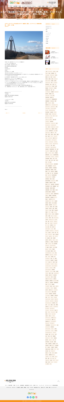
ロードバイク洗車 (56, 280)
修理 (46, 31)
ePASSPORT (50, 204)
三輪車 (52, 212)
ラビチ (49, 171)
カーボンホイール (53, 125)
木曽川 (54, 267)
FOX (57, 232)
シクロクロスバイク (48, 99)
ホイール (47, 141)
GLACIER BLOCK (51, 130)
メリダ (49, 304)
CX (55, 73)
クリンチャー (47, 310)
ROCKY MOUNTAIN (52, 149)
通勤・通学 (54, 119)
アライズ (49, 256)
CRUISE (56, 128)
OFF (55, 339)
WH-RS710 (47, 93)
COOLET (50, 217)
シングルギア (47, 286)
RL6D (51, 258)
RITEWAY (55, 88)
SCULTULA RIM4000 (48, 191)
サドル (46, 232)
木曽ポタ (47, 315)
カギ (53, 236)
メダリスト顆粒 (55, 247)
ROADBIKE (53, 284)
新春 (49, 334)
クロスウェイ (47, 271)
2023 (56, 158)
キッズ (53, 252)
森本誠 (55, 134)
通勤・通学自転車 (48, 180)
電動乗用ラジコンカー (52, 354)
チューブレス (52, 310)
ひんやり (47, 217)
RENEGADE (47, 88)
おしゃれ (56, 219)
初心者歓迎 (56, 345)
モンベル (51, 143)
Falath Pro (50, 208)
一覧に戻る (23, 112)
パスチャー (50, 339)
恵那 (46, 136)
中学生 (49, 336)
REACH (50, 178)
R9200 (49, 134)
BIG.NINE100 (50, 167)
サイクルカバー (52, 323)
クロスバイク (47, 360)
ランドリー (52, 156)
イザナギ (47, 273)
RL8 (56, 302)
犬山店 (49, 73)
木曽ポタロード (51, 289)
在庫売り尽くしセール (52, 199)
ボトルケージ (47, 245)
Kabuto (54, 271)
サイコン (47, 236)
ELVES (53, 206)
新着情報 (50, 195)
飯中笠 (49, 136)
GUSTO (56, 75)
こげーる (55, 212)
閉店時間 (56, 171)
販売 (46, 29)
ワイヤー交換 (55, 130)
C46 (52, 93)
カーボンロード (48, 260)
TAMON (55, 341)
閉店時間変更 (50, 165)
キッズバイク (55, 223)
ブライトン (54, 332)
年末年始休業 (47, 158)
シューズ (51, 271)
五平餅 (46, 215)
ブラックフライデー (52, 245)
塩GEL (46, 297)
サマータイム (47, 206)
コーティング (56, 230)
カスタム (47, 160)
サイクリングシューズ (48, 302)
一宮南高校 (52, 347)
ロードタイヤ (47, 308)
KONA (53, 232)
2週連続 (53, 249)
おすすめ (47, 36)
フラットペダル (48, 108)
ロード (49, 297)
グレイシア (49, 243)
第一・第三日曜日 (54, 243)
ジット (48, 225)
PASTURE (47, 339)
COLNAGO (47, 202)
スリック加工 (49, 162)
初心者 (51, 360)
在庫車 (47, 39)
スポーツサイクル (48, 156)
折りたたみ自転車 (54, 202)
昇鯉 (52, 273)
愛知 (51, 186)
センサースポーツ (48, 228)
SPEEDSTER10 (57, 184)
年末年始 (47, 334)
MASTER (50, 202)
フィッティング (48, 33)
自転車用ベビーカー (48, 104)
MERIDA (49, 78)
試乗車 (56, 206)
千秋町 (46, 343)
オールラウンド (52, 308)
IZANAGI (57, 271)
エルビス (52, 299)
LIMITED (55, 80)
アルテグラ (54, 165)
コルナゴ (47, 293)
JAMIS (56, 86)
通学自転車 (51, 121)
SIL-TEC (57, 160)
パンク (52, 228)
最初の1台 (52, 171)
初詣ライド (47, 352)
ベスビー (49, 312)
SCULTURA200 (56, 173)
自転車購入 (52, 295)
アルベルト (52, 334)
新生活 (53, 178)
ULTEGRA (51, 247)
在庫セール (49, 232)
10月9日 (47, 78)
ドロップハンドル (48, 299)
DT (53, 258)
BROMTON (47, 204)
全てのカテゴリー (49, 26)
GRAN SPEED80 (54, 195)
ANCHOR (52, 256)
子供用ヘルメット (53, 317)
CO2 (56, 343)
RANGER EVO (51, 182)
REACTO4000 (47, 84)
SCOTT (53, 95)
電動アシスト (53, 319)
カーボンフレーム (48, 125)
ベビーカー (55, 136)
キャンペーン (55, 204)
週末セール (56, 310)
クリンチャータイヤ (48, 265)
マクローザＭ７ (48, 147)
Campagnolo (56, 210)
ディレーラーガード (48, 291)
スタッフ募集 (47, 173)
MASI (46, 223)
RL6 (54, 256)
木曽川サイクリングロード (49, 278)
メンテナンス (48, 34)
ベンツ (50, 356)
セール (55, 225)
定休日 (51, 286)
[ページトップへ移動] (58, 381)
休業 (48, 221)
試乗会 (54, 182)
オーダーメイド (48, 106)
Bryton (53, 234)
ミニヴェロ (55, 297)
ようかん (50, 249)
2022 (53, 158)
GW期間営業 (54, 186)
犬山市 (53, 84)
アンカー (52, 328)
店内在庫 (56, 260)
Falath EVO (47, 208)
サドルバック (47, 323)
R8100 (46, 134)
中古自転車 (50, 293)
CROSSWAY (53, 269)
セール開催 (47, 247)
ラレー (55, 349)
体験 (52, 217)
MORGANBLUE (53, 191)
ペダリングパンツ (55, 143)
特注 (46, 256)
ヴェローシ (51, 117)
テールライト (55, 289)
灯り (55, 358)
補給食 (56, 208)
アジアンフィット (48, 317)
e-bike (57, 71)
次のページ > (40, 112)
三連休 (46, 243)
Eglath (53, 208)
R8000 (53, 210)
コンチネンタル (56, 306)
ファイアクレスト (48, 91)
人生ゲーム (50, 236)
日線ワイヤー (52, 132)
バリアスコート (52, 230)
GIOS (46, 175)
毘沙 (51, 336)
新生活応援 (47, 280)
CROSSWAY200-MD (55, 154)
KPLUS (50, 315)
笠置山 (58, 134)
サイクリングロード (48, 269)
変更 (46, 336)
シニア (49, 212)
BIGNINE (52, 80)
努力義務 (52, 241)
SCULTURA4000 (47, 186)
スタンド (53, 152)
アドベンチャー (48, 95)
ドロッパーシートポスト (49, 119)
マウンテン (51, 221)
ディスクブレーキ (48, 123)
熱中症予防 (54, 293)
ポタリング (55, 78)
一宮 (50, 358)
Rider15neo (57, 234)
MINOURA (56, 152)
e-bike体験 (51, 112)
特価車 (47, 43)
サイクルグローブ (53, 321)
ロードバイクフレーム (48, 86)
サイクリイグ (53, 180)
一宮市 (46, 71)
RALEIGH (52, 349)
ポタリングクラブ (48, 80)
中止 (52, 173)
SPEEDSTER (53, 302)
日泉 (46, 162)
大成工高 (49, 347)
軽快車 (52, 304)
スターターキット (48, 330)
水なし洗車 (51, 341)
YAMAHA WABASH (48, 169)
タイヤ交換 (47, 230)
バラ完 (53, 352)
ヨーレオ (49, 284)
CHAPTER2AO (47, 178)
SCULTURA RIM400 (54, 175)
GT (55, 84)
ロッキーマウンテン (53, 147)
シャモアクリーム (48, 193)
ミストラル (49, 175)
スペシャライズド (48, 328)
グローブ (56, 236)
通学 (55, 334)
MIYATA (52, 78)
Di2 (55, 132)
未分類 (47, 41)
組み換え (56, 352)
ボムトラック (51, 254)
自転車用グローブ (48, 321)
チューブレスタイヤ (54, 265)
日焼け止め (47, 306)
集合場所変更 (56, 241)
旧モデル (57, 286)
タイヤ (54, 360)
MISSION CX (51, 97)
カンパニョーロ (51, 141)
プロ (57, 349)
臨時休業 (53, 128)
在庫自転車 (51, 280)
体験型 (49, 215)
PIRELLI (55, 169)
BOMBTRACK (47, 254)
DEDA (49, 160)
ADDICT (54, 145)
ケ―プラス (53, 315)
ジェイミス (47, 267)
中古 (48, 223)
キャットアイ (53, 312)
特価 (50, 352)
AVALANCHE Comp (56, 193)
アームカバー (55, 215)
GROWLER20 (47, 149)
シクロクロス (47, 75)
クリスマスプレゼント (48, 252)
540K (53, 356)
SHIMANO (50, 93)
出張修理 (56, 347)
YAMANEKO (54, 336)
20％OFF (47, 289)
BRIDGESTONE (47, 154)
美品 (55, 252)
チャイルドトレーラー (55, 104)
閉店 (48, 358)
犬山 (51, 215)
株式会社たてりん (49, 28)
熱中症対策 (56, 295)
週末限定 (51, 225)
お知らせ (6, 109)
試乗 (54, 160)
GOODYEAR (52, 169)
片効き (57, 123)
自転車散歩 (52, 73)
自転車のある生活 (48, 349)
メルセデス (47, 356)
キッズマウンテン (56, 273)
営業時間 (52, 91)
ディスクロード (48, 258)
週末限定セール (48, 241)
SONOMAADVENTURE (54, 99)
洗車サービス (47, 282)
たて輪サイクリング (48, 128)
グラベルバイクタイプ (52, 110)
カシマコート (50, 234)
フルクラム (55, 141)
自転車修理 (49, 343)
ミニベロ (47, 130)
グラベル (55, 254)
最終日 (51, 158)
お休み (54, 286)
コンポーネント (53, 106)
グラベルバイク (52, 75)
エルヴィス (56, 299)
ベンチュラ (51, 267)
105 (55, 149)
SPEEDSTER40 (47, 97)
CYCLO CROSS (47, 341)
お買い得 (47, 219)
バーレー (52, 136)
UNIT (55, 232)
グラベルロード (51, 88)
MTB (51, 82)
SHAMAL (46, 212)
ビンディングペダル (53, 108)
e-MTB (46, 165)
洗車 (54, 304)
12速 (51, 145)
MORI (46, 358)
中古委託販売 (54, 167)
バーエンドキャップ (48, 319)
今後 (53, 358)
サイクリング (56, 91)
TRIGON (57, 180)
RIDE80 (51, 206)
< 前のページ (7, 112)
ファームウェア (48, 295)
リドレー (52, 330)
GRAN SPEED (52, 184)
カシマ (46, 234)
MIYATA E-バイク (48, 184)
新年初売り (52, 260)
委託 (57, 149)
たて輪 (46, 73)
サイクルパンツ (48, 145)
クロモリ (51, 223)
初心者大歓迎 (47, 112)
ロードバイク (50, 71)
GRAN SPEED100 (47, 197)
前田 (50, 210)
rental (50, 84)
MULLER (53, 86)
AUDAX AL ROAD (54, 291)
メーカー (57, 360)
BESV (46, 312)
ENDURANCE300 (56, 282)
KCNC (56, 106)
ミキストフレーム (51, 219)
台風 (46, 221)
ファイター (51, 306)
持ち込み (47, 354)
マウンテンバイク (48, 82)
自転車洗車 (51, 282)
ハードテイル (55, 82)
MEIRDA (57, 304)
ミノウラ (49, 152)
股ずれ (52, 193)
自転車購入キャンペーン (54, 197)
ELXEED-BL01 (47, 345)
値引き (46, 152)
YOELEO (46, 284)
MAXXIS (46, 171)
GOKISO (52, 134)
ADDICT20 (55, 278)
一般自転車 (53, 343)
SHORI (50, 273)
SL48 (52, 160)
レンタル (47, 110)
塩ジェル (47, 249)
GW (53, 339)
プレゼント (56, 156)
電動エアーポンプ (52, 345)
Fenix (57, 186)
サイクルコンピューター (49, 332)
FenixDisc (56, 330)
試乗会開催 (47, 182)
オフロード (55, 221)
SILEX (46, 304)
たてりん (55, 112)
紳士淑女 (47, 167)
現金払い (47, 199)
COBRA (55, 258)
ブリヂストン (47, 121)
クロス (52, 297)
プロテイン (47, 210)
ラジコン (56, 356)
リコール (51, 154)
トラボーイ (47, 143)
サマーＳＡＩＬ (56, 217)
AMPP (56, 312)
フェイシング (53, 123)
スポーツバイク (48, 132)
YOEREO (55, 328)
